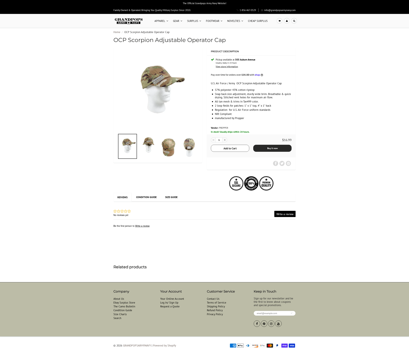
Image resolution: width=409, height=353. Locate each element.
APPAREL (159, 21)
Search (117, 318)
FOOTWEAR (212, 21)
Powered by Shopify (164, 345)
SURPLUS (192, 21)
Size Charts (120, 314)
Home (116, 32)
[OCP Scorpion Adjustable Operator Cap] (157, 91)
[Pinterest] (264, 323)
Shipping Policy (216, 306)
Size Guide (171, 197)
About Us (118, 298)
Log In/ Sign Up (169, 302)
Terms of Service (216, 302)
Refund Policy (215, 310)
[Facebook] (257, 323)
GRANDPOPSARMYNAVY (137, 345)
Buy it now (272, 148)
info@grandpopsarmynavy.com (280, 10)
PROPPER (223, 127)
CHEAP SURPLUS (258, 21)
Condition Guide (146, 197)
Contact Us (213, 298)
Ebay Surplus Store (124, 302)
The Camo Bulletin (124, 306)
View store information (227, 66)
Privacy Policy (215, 314)
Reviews (122, 197)
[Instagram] (271, 323)
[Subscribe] (291, 313)
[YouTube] (278, 323)
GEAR (176, 21)
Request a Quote (170, 306)
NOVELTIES (233, 21)
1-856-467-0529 (248, 10)
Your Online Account (172, 298)
